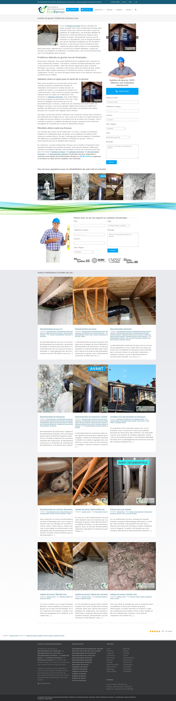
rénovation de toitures (46, 660)
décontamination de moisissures (49, 651)
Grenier (87, 334)
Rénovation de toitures (80, 664)
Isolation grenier (86, 511)
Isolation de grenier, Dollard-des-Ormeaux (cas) (93, 594)
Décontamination (51, 331)
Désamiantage (121, 511)
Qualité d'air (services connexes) (54, 333)
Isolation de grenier (45, 598)
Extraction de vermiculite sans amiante (86, 651)
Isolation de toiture (79, 678)
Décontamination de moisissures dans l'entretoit (123, 420)
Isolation (77, 598)
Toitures (112, 422)
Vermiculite (43, 336)
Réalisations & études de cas (125, 419)
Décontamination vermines (68, 511)
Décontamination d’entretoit (120, 329)
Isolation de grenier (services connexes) (93, 333)
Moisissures (68, 334)
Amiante (52, 334)
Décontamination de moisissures (52, 417)
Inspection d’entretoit (80, 671)
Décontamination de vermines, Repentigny (56, 509)
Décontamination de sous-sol (51, 329)
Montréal (144, 338)
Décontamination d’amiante (82, 662)
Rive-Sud (77, 336)
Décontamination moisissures (65, 331)
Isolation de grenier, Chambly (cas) (123, 594)
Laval (91, 334)
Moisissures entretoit (80, 424)
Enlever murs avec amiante (120, 509)
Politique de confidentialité (45, 698)
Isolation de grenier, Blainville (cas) (53, 594)
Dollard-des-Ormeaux (101, 596)
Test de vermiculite (79, 680)
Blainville (62, 596)
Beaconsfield (98, 511)
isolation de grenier (74, 26)
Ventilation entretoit (138, 419)
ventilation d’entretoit (55, 97)
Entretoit (122, 338)
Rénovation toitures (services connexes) (136, 336)
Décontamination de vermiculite (83, 655)
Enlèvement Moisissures (50, 424)
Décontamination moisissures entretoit (95, 425)
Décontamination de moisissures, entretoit (91, 417)
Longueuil (96, 334)
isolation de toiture (58, 152)
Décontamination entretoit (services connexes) (52, 420)
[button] (135, 9)
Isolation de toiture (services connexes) (101, 422)
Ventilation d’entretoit (80, 667)
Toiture (147, 420)
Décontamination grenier (98, 331)
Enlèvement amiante (115, 513)
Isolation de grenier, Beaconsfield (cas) (90, 509)
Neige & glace (91, 424)
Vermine (83, 336)
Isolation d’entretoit (79, 673)
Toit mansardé (141, 420)
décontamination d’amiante (47, 655)
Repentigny (63, 513)
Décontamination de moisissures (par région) (69, 419)
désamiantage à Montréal (59, 154)
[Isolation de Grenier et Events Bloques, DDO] (122, 37)
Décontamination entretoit (124, 331)
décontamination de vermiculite (49, 653)
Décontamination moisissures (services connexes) (53, 422)
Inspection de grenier (80, 669)
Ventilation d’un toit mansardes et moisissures (127, 417)
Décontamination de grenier (86, 329)
